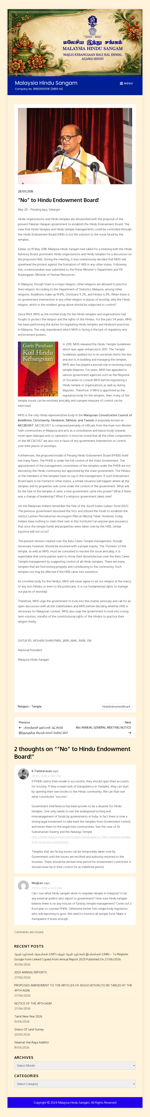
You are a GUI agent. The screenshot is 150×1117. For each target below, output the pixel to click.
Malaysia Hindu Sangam (46, 83)
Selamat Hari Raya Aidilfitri (31, 1042)
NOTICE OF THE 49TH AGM (33, 1003)
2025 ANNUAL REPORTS (30, 972)
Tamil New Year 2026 (28, 1016)
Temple (36, 706)
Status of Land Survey (29, 1029)
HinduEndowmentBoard (116, 706)
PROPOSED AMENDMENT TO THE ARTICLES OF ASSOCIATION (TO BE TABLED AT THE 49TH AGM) (73, 987)
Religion (23, 706)
